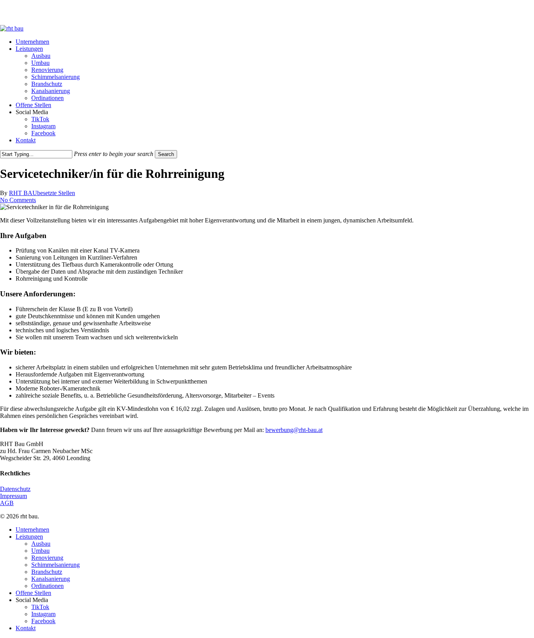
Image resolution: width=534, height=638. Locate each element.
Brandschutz (46, 571)
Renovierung (47, 557)
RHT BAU (23, 193)
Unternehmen (32, 529)
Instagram (43, 614)
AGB (7, 503)
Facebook (43, 621)
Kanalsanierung (50, 578)
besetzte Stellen (56, 193)
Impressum (13, 496)
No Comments (18, 200)
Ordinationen (47, 585)
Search (166, 154)
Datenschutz (15, 489)
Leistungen (29, 536)
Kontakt (26, 628)
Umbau (40, 550)
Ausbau (40, 543)
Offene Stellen (33, 593)
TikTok (40, 607)
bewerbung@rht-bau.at (294, 430)
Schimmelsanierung (55, 564)
